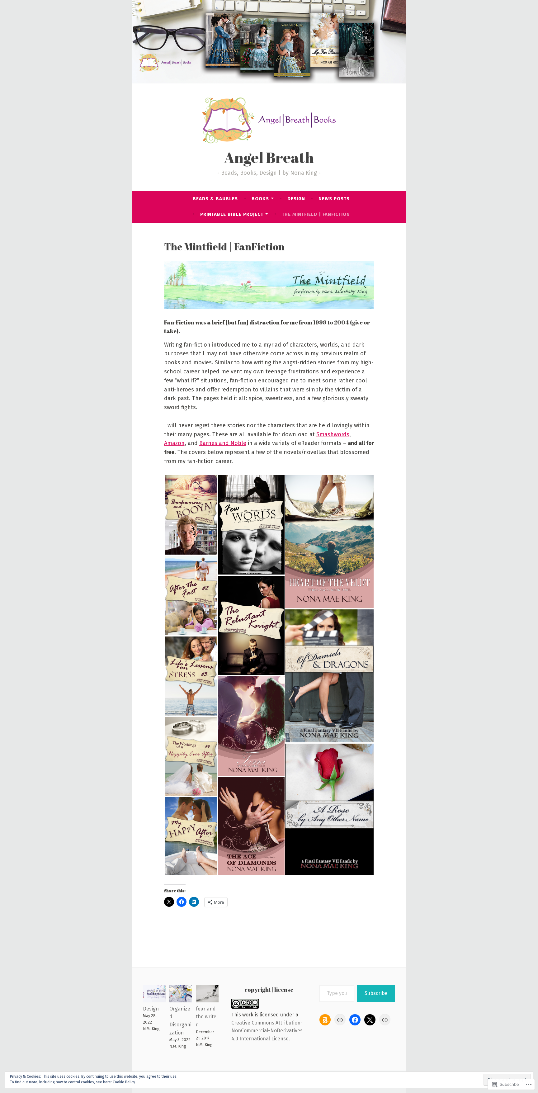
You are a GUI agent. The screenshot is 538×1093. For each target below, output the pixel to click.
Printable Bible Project (231, 214)
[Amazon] (325, 1019)
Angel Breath (269, 157)
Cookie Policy (124, 1082)
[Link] (340, 1019)
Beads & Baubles (215, 198)
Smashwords (332, 434)
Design (296, 198)
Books (260, 198)
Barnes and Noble (222, 443)
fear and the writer (206, 1017)
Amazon (174, 443)
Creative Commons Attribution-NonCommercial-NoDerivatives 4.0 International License (267, 1031)
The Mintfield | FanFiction (316, 214)
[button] (191, 515)
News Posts (334, 198)
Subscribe (376, 993)
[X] (369, 1019)
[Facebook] (355, 1019)
